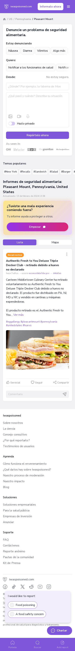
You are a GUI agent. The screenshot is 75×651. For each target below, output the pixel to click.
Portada (12, 647)
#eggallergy (13, 321)
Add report (62, 647)
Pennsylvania (23, 19)
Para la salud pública (16, 510)
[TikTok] (14, 587)
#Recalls (25, 171)
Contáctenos (11, 546)
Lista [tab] (20, 242)
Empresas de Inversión (17, 516)
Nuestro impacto (14, 481)
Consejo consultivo (15, 435)
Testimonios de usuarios (18, 446)
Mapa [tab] (55, 242)
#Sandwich (39, 171)
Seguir (39, 382)
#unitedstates (14, 325)
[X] (22, 587)
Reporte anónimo (14, 551)
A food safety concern (30, 614)
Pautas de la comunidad (18, 557)
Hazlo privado (26, 124)
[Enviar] (64, 394)
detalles (57, 273)
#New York (10, 171)
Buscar (37, 647)
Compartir (63, 382)
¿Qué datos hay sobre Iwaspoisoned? (27, 470)
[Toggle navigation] (68, 6)
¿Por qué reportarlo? (16, 440)
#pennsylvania (48, 321)
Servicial (15, 382)
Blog (6, 487)
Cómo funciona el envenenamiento (25, 464)
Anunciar (8, 522)
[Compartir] (67, 254)
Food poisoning (25, 605)
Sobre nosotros (13, 423)
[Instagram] (49, 587)
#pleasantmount (30, 321)
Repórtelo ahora (38, 135)
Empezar (35, 227)
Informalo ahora (50, 7)
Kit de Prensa (11, 563)
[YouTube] (40, 587)
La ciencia (9, 429)
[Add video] (19, 116)
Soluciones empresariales (19, 505)
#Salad (54, 171)
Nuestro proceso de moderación (23, 475)
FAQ (6, 540)
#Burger (65, 171)
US (10, 19)
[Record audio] (28, 116)
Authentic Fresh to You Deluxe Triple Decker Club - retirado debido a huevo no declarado (32, 265)
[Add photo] (10, 116)
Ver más (18, 315)
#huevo (27, 325)
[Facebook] (5, 587)
